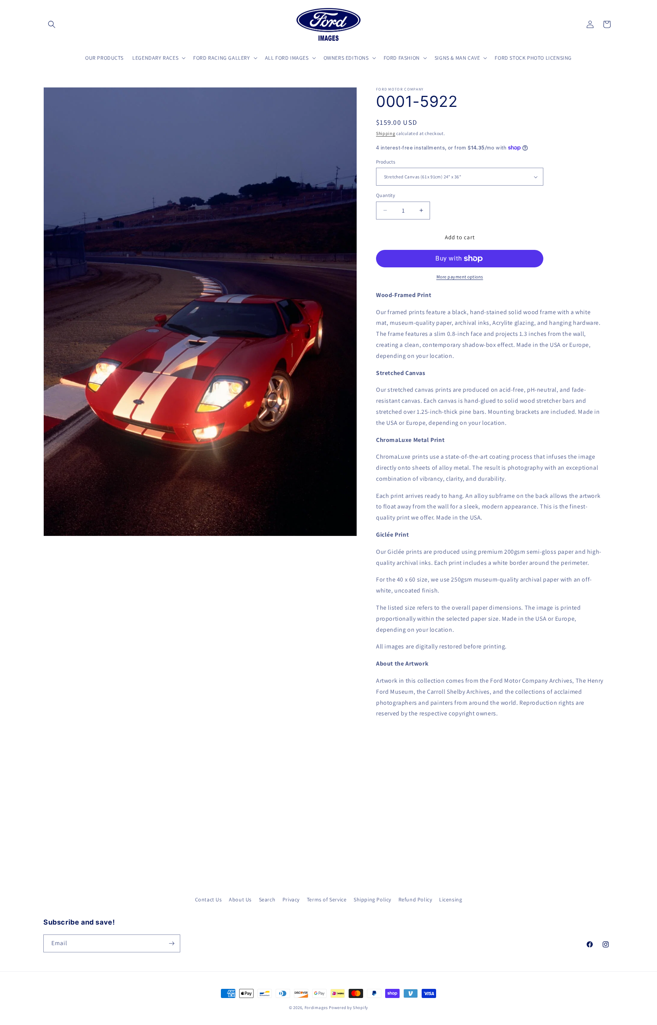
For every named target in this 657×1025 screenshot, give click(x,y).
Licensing (450, 899)
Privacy (291, 899)
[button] (51, 24)
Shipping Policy (372, 899)
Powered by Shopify (348, 1007)
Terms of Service (327, 899)
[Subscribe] (171, 943)
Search (267, 899)
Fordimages (316, 1007)
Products (385, 162)
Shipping (385, 133)
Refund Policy (415, 899)
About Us (240, 899)
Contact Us (208, 899)
